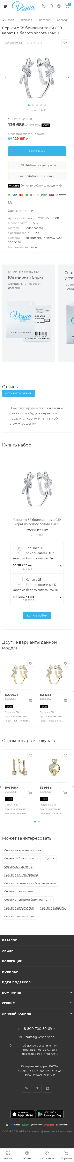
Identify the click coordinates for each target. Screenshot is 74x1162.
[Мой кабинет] (59, 6)
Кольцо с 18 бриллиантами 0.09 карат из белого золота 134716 (35, 553)
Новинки (10, 971)
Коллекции (12, 961)
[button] (29, 105)
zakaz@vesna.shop (39, 1037)
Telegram (37, 1088)
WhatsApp (47, 1088)
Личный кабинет (17, 1013)
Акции (8, 950)
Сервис (8, 1003)
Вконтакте (26, 1088)
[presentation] (6, 77)
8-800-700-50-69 (38, 1028)
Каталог (9, 940)
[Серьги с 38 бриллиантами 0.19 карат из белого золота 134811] (37, 77)
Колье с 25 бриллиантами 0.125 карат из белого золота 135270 (35, 585)
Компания (11, 992)
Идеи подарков (16, 982)
